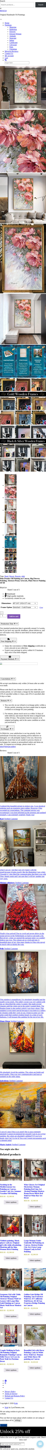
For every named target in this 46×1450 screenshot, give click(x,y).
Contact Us (9, 53)
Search (2, 1)
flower (11, 576)
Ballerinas (13, 29)
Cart (6, 58)
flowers (18, 576)
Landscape (13, 43)
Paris (11, 47)
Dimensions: (6, 603)
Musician (12, 27)
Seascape (12, 38)
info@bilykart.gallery (8, 747)
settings (17, 1420)
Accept (3, 1425)
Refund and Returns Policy (15, 1396)
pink (23, 576)
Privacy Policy (10, 1392)
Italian (11, 40)
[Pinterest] (6, 1381)
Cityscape (13, 45)
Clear (41, 607)
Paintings (8, 25)
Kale (16, 1403)
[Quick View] (2, 1202)
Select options (11, 1202)
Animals (12, 36)
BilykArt (3, 11)
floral (6, 576)
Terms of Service (11, 1394)
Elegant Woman (15, 34)
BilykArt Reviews (11, 51)
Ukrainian (13, 49)
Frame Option (6, 607)
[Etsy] (5, 1383)
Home (7, 23)
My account (9, 56)
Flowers (12, 32)
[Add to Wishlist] (1, 612)
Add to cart (13, 616)
